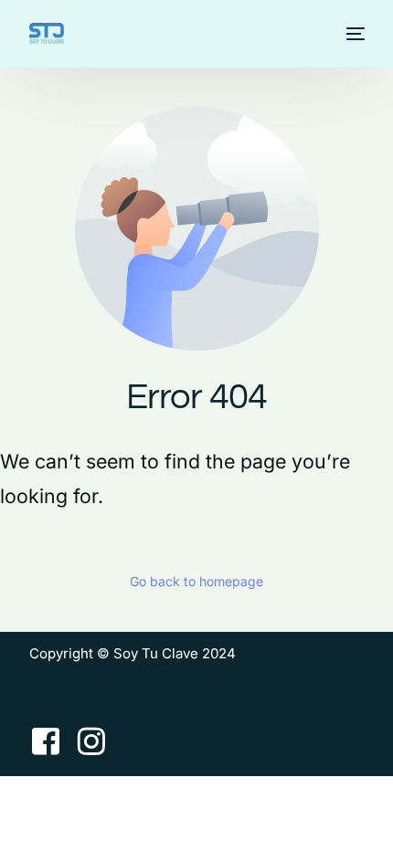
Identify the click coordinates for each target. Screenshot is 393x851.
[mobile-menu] (354, 34)
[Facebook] (46, 741)
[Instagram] (91, 741)
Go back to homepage (196, 581)
